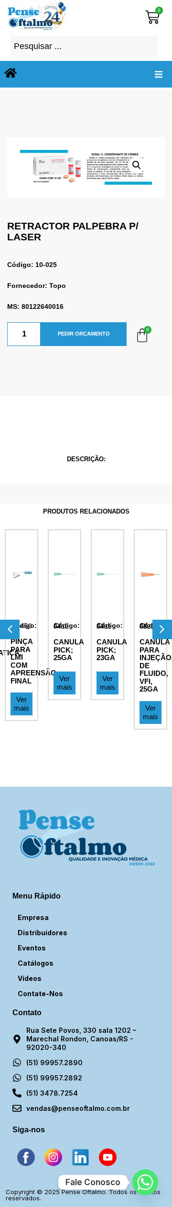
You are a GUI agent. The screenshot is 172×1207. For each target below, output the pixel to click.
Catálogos (36, 963)
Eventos (32, 948)
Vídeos (30, 978)
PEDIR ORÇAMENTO (84, 333)
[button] (158, 74)
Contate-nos (40, 993)
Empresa (33, 917)
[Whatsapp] (145, 1182)
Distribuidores (42, 933)
